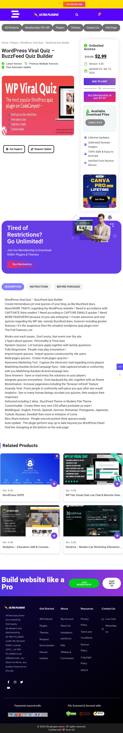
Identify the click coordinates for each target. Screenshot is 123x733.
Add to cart (99, 81)
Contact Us (93, 27)
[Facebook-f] (8, 682)
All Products (12, 27)
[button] (77, 14)
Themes (75, 27)
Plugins (60, 27)
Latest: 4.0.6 (95, 121)
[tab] (13, 286)
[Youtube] (8, 688)
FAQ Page (111, 27)
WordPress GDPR (13, 495)
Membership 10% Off (37, 27)
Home (5, 42)
